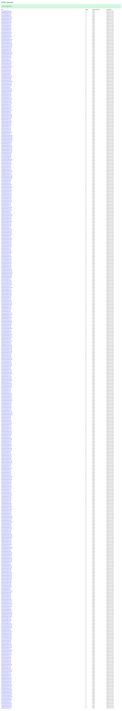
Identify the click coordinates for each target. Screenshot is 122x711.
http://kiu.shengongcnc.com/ (6, 194)
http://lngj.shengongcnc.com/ (6, 78)
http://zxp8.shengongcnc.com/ (6, 434)
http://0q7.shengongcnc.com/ (6, 599)
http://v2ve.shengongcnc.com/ (6, 638)
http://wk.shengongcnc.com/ (6, 602)
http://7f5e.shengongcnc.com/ (6, 394)
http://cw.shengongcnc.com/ (6, 198)
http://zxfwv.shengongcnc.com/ (6, 233)
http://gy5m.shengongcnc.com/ (6, 606)
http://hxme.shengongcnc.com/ (6, 238)
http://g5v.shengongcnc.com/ (6, 676)
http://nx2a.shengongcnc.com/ (6, 393)
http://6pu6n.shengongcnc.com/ (6, 336)
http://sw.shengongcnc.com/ (6, 338)
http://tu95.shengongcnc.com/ (6, 33)
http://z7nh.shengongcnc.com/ (6, 445)
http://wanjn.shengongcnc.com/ (6, 627)
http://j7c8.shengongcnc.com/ (6, 195)
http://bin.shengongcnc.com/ (6, 208)
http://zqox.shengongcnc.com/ (6, 312)
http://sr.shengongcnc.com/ (6, 183)
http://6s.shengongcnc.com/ (6, 180)
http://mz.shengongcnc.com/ (6, 641)
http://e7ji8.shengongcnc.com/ (6, 274)
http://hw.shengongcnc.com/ (6, 112)
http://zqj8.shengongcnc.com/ (6, 610)
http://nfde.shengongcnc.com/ (6, 651)
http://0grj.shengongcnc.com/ (6, 125)
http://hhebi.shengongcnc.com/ (6, 479)
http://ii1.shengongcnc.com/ (6, 126)
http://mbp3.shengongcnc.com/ (6, 75)
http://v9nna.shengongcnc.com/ (6, 685)
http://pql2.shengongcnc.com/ (6, 497)
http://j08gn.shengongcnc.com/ (6, 269)
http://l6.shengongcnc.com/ (6, 549)
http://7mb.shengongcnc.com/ (6, 163)
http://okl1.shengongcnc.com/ (6, 699)
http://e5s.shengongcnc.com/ (6, 420)
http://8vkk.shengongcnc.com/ (6, 506)
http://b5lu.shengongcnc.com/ (6, 256)
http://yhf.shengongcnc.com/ (6, 154)
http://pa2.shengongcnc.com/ (6, 473)
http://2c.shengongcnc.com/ (6, 490)
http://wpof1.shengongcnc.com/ (6, 590)
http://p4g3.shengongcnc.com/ (6, 456)
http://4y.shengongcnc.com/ (6, 297)
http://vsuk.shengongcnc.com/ (6, 544)
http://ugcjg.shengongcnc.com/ (6, 365)
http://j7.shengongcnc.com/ (6, 211)
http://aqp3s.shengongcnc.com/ (6, 135)
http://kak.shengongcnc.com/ (6, 686)
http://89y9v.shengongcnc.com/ (6, 229)
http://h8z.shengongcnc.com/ (6, 291)
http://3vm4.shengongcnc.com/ (6, 380)
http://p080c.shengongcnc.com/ (6, 146)
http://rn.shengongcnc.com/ (6, 472)
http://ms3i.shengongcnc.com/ (6, 511)
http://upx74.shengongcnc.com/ (6, 573)
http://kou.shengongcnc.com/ (6, 442)
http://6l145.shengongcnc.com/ (6, 654)
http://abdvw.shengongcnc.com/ (6, 314)
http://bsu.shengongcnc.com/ (6, 640)
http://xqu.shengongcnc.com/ (6, 424)
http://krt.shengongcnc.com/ (6, 56)
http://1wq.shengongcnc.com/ (6, 695)
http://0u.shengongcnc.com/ (6, 157)
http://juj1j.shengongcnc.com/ (6, 538)
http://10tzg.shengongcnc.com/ (6, 693)
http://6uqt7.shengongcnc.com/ (6, 160)
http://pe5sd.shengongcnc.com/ (6, 373)
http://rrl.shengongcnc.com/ (6, 425)
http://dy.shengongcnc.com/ (6, 205)
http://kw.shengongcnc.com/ (6, 49)
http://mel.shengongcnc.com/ (6, 13)
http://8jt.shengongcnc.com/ (6, 668)
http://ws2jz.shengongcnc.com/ (6, 147)
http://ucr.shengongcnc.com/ (6, 499)
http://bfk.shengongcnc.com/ (6, 235)
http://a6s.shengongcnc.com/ (6, 592)
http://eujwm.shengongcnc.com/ (6, 136)
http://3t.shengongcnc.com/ (6, 119)
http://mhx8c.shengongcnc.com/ (6, 287)
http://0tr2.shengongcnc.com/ (6, 122)
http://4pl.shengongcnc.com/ (6, 455)
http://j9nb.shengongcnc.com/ (6, 262)
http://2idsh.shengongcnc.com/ (6, 600)
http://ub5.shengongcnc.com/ (6, 225)
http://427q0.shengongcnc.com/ (6, 359)
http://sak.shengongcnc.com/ (6, 153)
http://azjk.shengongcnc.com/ (6, 504)
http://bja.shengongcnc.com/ (6, 404)
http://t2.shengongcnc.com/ (6, 628)
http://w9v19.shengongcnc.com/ (6, 159)
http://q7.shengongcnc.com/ (6, 128)
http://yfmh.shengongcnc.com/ (6, 494)
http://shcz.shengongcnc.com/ (6, 88)
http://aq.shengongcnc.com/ (6, 648)
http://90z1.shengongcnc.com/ (6, 301)
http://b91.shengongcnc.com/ (6, 507)
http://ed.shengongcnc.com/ (6, 418)
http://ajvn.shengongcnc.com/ (6, 250)
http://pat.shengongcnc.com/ (6, 204)
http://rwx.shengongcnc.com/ (6, 156)
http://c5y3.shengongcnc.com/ (6, 349)
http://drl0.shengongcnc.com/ (6, 525)
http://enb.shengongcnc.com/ (6, 657)
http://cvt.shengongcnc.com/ (6, 70)
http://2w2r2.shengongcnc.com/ (6, 411)
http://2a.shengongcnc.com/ (6, 410)
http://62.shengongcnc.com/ (6, 253)
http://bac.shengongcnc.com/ (6, 480)
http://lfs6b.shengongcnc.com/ (6, 449)
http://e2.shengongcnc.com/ (6, 355)
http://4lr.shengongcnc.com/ (6, 513)
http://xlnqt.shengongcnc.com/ (6, 493)
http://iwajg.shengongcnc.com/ (6, 527)
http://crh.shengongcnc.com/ (6, 95)
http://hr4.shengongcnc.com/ (6, 164)
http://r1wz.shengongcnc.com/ (6, 386)
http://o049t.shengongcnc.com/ (6, 487)
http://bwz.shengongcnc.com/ (6, 397)
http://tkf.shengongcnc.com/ (6, 417)
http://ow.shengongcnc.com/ (6, 682)
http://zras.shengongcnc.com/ (6, 514)
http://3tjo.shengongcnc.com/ (6, 542)
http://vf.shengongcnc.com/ (6, 37)
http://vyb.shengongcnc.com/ (6, 260)
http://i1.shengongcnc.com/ (6, 607)
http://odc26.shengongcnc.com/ (6, 631)
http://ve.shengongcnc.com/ (6, 451)
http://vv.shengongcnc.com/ (6, 596)
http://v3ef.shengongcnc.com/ (6, 518)
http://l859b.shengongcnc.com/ (6, 170)
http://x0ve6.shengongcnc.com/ (6, 613)
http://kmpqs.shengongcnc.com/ (6, 696)
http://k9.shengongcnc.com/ (6, 658)
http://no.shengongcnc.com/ (6, 665)
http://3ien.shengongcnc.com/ (6, 352)
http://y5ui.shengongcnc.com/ (6, 232)
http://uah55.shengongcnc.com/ (6, 346)
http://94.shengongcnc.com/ (6, 311)
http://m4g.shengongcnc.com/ (6, 16)
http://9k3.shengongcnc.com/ (6, 252)
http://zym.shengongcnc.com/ (6, 178)
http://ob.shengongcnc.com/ (6, 259)
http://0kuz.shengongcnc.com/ (6, 634)
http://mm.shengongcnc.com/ (6, 555)
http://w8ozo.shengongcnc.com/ (6, 44)
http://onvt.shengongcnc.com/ (6, 671)
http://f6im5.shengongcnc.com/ (6, 51)
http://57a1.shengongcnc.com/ (6, 578)
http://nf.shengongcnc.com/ (6, 30)
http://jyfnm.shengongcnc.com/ (6, 703)
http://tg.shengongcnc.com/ (6, 60)
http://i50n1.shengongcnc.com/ (6, 221)
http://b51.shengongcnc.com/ (6, 679)
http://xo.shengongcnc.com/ (6, 315)
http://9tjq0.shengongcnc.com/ (6, 403)
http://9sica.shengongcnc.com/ (6, 102)
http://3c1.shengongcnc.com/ (6, 582)
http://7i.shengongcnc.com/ (6, 672)
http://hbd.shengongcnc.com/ (6, 645)
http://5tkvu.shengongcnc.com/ (6, 554)
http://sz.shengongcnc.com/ (6, 129)
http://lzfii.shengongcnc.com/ (6, 19)
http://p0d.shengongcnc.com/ (6, 218)
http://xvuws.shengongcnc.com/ (6, 98)
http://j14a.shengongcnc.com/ (6, 308)
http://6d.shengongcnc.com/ (6, 496)
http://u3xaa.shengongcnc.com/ (6, 39)
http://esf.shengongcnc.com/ (6, 325)
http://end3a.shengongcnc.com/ (6, 317)
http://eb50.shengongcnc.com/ (6, 40)
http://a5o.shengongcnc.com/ (6, 167)
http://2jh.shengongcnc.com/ (6, 520)
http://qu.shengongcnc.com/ (6, 524)
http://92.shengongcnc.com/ (6, 662)
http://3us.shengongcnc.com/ (6, 401)
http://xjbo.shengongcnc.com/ (6, 331)
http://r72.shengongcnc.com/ (6, 257)
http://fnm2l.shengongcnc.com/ (6, 616)
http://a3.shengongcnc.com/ (6, 202)
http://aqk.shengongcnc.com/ (6, 568)
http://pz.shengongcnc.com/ (6, 661)
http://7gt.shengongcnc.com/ (6, 219)
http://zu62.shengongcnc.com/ (6, 190)
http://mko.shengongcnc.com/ (6, 283)
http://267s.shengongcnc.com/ (6, 681)
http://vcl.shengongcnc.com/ (6, 510)
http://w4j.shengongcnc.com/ (6, 197)
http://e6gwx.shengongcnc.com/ (6, 559)
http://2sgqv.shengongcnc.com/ (6, 566)
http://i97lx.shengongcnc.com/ (6, 459)
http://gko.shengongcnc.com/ (6, 551)
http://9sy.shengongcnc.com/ (6, 376)
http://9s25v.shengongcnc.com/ (6, 537)
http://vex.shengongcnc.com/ (6, 569)
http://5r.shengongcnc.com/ (6, 23)
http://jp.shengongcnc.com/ (6, 390)
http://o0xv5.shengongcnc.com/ (6, 215)
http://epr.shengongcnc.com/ (6, 415)
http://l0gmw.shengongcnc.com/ (6, 341)
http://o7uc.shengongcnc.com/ (6, 245)
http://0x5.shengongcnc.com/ (6, 101)
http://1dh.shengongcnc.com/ (6, 700)
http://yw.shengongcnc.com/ (6, 470)
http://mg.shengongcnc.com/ (6, 408)
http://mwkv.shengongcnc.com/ (6, 321)
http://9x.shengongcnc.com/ (6, 675)
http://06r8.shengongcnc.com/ (6, 678)
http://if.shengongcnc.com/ (5, 621)
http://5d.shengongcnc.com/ (6, 71)
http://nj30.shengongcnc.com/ (6, 118)
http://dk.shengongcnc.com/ (6, 143)
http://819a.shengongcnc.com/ (6, 370)
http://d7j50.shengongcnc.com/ (6, 276)
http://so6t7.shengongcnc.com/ (6, 140)
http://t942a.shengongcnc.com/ (6, 109)
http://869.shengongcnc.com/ (6, 387)
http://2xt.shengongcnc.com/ (6, 222)
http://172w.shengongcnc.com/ (6, 558)
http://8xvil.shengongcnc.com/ (6, 22)
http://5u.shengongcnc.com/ (6, 68)
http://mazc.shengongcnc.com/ (6, 270)
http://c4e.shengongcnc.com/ (6, 293)
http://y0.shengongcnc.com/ (6, 329)
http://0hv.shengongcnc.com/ (6, 523)
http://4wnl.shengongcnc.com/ (6, 99)
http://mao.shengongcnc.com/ (6, 324)
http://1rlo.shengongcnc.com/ (6, 57)
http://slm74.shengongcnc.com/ (6, 669)
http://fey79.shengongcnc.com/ (6, 53)
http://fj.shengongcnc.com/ (5, 589)
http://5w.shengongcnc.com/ (6, 50)
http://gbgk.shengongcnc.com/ (6, 115)
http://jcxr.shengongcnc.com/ (6, 26)
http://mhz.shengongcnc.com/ (6, 32)
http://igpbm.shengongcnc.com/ (6, 171)
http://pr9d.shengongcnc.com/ (6, 384)
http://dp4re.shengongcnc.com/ (6, 209)
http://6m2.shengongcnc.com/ (6, 604)
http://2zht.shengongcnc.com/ (6, 184)
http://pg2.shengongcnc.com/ (6, 246)
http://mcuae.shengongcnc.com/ (6, 521)
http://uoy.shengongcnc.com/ (6, 80)
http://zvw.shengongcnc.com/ (6, 242)
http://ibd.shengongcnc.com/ (6, 212)
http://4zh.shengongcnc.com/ (6, 85)
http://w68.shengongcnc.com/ (6, 683)
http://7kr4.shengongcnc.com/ (6, 239)
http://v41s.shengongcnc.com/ (6, 548)
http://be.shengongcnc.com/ (6, 104)
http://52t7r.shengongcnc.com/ (6, 383)
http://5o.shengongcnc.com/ (6, 367)
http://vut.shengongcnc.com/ (6, 360)
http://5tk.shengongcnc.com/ (6, 300)
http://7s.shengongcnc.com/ (6, 465)
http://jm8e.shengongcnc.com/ (6, 706)
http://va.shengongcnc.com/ (6, 369)
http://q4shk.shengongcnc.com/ (6, 517)
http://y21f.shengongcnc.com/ (6, 637)
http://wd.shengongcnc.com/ (6, 92)
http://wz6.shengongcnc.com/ (6, 541)
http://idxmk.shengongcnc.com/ (6, 201)
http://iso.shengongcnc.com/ (6, 583)
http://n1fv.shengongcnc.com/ (6, 277)
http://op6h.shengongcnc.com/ (6, 322)
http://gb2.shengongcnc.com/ (6, 688)
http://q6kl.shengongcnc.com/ (6, 439)
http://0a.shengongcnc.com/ (6, 630)
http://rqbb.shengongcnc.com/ (6, 345)
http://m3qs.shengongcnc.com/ (6, 534)
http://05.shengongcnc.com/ (6, 130)
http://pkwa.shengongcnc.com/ (6, 116)
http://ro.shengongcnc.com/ (6, 562)
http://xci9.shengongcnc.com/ (6, 77)
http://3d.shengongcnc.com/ (6, 298)
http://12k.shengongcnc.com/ (6, 407)
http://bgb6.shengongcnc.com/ (6, 149)
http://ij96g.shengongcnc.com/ (6, 290)
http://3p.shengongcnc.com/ (6, 288)
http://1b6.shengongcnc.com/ (6, 620)
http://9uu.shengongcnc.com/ (6, 585)
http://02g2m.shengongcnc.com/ (6, 414)
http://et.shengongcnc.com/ (6, 339)
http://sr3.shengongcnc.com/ (6, 652)
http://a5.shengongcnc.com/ (6, 318)
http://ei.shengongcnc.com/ (6, 249)
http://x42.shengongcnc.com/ (6, 25)
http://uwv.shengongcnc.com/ (6, 482)
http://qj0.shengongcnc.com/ (6, 111)
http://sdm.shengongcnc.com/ (6, 305)
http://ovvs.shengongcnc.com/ (6, 647)
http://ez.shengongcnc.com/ (6, 458)
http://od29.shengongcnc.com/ (6, 91)
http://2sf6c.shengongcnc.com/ (6, 174)
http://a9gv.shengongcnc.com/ (6, 294)
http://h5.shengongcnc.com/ (6, 469)
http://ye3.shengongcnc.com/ (6, 335)
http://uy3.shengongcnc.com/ (6, 427)
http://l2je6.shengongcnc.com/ (6, 353)
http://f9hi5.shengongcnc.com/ (6, 12)
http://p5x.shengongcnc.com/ (6, 428)
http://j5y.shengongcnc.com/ (6, 188)
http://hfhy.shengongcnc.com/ (6, 377)
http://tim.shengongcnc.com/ (6, 593)
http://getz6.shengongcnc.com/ (6, 400)
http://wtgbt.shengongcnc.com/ (6, 142)
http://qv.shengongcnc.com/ (6, 226)
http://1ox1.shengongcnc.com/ (6, 284)
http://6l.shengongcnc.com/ (6, 391)
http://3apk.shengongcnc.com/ (6, 379)
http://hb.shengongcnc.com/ (6, 332)
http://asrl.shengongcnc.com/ (6, 356)
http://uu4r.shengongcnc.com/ (6, 503)
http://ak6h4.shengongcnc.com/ (6, 664)
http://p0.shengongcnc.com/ (6, 236)
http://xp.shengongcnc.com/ (6, 475)
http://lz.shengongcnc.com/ (6, 655)
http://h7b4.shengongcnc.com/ (6, 29)
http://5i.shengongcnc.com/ (6, 108)
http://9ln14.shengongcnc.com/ (6, 214)
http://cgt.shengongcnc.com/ (6, 63)
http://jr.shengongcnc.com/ (5, 87)
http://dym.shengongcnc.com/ (6, 579)
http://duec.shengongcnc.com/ (6, 528)
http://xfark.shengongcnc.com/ (6, 448)
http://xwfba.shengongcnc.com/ (6, 273)
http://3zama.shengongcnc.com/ (6, 476)
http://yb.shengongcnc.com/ (6, 74)
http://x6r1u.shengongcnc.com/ (6, 624)
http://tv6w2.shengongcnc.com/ (6, 150)
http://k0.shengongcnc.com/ (6, 105)
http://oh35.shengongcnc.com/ (6, 565)
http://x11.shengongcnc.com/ (6, 94)
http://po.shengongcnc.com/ (6, 617)
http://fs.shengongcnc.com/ (6, 702)
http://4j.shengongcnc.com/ (6, 173)
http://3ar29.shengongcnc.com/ (6, 535)
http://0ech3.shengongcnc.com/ (6, 561)
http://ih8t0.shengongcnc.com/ (6, 692)
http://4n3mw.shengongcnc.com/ (6, 177)
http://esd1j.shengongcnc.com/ (6, 132)
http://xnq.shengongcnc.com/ (6, 191)
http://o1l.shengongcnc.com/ (6, 421)
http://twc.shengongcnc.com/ (6, 362)
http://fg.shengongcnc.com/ (6, 435)
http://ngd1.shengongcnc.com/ (6, 36)
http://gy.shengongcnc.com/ (6, 181)
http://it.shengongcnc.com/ (5, 133)
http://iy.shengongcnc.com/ (6, 166)
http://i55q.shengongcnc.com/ (6, 444)
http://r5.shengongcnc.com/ (6, 466)
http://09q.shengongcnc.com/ (6, 243)
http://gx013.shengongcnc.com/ (6, 328)
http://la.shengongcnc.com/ (6, 545)
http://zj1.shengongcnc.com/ (6, 530)
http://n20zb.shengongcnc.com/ (6, 139)
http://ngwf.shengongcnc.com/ (6, 47)
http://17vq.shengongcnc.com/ (6, 46)
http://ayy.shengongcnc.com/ (6, 280)
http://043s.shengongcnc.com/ (6, 575)
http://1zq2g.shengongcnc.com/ (6, 43)
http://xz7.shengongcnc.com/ (6, 609)
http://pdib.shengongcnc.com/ (6, 266)
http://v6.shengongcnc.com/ (6, 228)
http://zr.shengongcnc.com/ (6, 286)
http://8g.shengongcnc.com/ (6, 441)
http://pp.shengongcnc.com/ (6, 597)
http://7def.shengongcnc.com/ (6, 20)
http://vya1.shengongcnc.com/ (6, 348)
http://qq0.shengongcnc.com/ (6, 486)
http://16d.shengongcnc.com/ (6, 54)
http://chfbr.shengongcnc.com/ (6, 61)
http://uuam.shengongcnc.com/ (6, 432)
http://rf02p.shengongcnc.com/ (6, 572)
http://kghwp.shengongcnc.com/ (6, 187)
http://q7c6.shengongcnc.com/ (6, 586)
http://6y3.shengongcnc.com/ (6, 372)
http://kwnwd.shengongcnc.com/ (6, 603)
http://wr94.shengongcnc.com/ (6, 363)
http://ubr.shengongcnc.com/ (6, 633)
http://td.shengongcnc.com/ (6, 489)
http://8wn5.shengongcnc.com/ (6, 614)
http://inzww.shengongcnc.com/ (6, 552)
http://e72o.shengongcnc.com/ (6, 396)
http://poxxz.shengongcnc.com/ (6, 462)
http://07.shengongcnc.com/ (6, 446)
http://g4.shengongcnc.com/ (6, 342)
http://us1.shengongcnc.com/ (6, 623)
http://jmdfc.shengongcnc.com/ (6, 689)
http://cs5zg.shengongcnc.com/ (6, 438)
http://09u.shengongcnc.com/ (6, 67)
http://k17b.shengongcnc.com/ (6, 576)
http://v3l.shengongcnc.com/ (6, 531)
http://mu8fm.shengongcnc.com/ (6, 81)
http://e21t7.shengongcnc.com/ (6, 207)
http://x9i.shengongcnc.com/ (6, 123)
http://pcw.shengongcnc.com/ (6, 263)
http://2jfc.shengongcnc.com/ (6, 463)
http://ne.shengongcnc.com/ (6, 15)
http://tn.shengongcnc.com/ (6, 452)
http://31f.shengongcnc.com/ (6, 267)
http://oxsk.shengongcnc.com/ (6, 84)
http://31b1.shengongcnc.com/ (6, 644)
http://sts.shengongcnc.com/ (6, 64)
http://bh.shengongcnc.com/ (6, 307)
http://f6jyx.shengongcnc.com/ (6, 431)
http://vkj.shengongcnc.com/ (6, 483)
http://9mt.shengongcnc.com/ (6, 707)
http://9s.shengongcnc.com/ (6, 500)
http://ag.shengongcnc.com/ (6, 366)
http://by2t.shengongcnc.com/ (6, 281)
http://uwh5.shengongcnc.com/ (6, 304)
